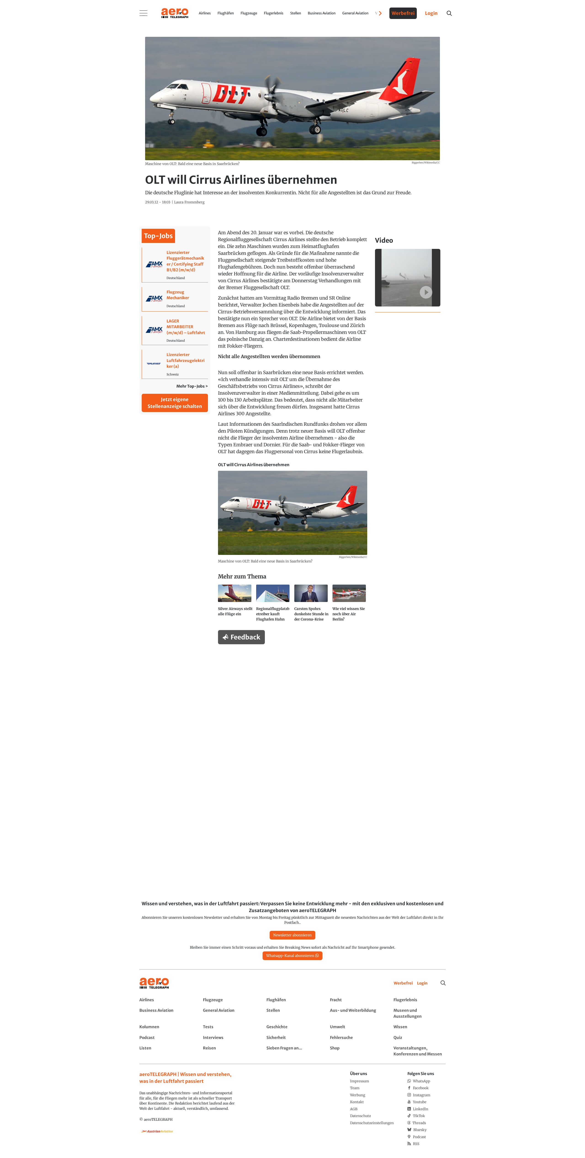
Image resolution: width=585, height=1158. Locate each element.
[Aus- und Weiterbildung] (356, 1013)
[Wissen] (420, 1027)
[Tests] (229, 1027)
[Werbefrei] (403, 983)
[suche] (449, 13)
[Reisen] (229, 1051)
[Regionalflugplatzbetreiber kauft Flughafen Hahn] (273, 605)
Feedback (245, 637)
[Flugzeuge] (229, 1000)
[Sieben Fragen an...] (292, 1051)
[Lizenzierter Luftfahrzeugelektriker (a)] (175, 364)
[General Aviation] (229, 1013)
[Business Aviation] (165, 1013)
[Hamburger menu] (143, 13)
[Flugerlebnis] (420, 1000)
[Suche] (443, 982)
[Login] (422, 983)
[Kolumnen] (165, 1027)
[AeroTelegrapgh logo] (154, 983)
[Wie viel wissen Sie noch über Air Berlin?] (349, 605)
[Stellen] (292, 1013)
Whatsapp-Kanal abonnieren (290, 955)
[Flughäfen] (292, 1000)
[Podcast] (165, 1038)
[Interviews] (229, 1038)
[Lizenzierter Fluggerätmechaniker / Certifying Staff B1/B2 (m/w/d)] (175, 265)
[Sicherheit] (292, 1038)
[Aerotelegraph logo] (175, 13)
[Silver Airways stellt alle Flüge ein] (235, 605)
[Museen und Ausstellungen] (420, 1013)
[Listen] (165, 1051)
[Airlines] (165, 1000)
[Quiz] (420, 1038)
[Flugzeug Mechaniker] (175, 299)
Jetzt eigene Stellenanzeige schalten (175, 403)
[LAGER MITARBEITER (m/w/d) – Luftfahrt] (175, 330)
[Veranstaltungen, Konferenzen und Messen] (420, 1051)
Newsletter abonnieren (292, 935)
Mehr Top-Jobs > (192, 386)
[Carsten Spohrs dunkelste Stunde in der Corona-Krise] (311, 605)
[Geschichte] (292, 1027)
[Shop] (356, 1051)
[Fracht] (356, 1000)
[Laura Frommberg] (189, 202)
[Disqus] (292, 706)
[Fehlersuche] (356, 1038)
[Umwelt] (356, 1027)
